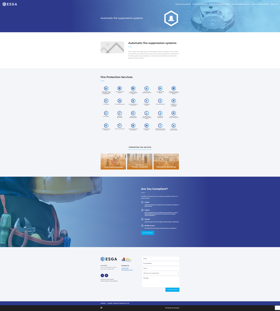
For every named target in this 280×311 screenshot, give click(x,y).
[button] (98, 161)
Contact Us (274, 4)
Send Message (172, 289)
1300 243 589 (125, 268)
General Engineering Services (240, 4)
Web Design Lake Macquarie (172, 308)
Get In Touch (147, 232)
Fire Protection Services (183, 4)
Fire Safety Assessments (199, 4)
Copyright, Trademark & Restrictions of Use (118, 303)
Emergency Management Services (219, 4)
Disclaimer (103, 303)
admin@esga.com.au (127, 270)
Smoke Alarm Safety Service (260, 4)
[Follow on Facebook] (102, 275)
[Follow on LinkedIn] (106, 275)
